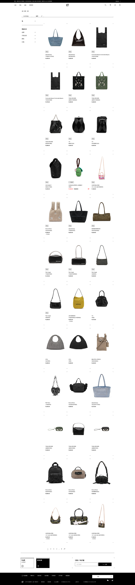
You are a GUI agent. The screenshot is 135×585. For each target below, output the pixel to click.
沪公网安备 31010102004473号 (90, 581)
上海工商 (77, 581)
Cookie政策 (56, 581)
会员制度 (47, 575)
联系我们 (39, 575)
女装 (22, 11)
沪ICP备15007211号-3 (65, 581)
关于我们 (61, 575)
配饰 (25, 11)
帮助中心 (32, 575)
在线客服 (25, 575)
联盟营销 (68, 575)
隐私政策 (49, 581)
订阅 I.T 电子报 (79, 560)
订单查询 (54, 575)
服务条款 (43, 581)
